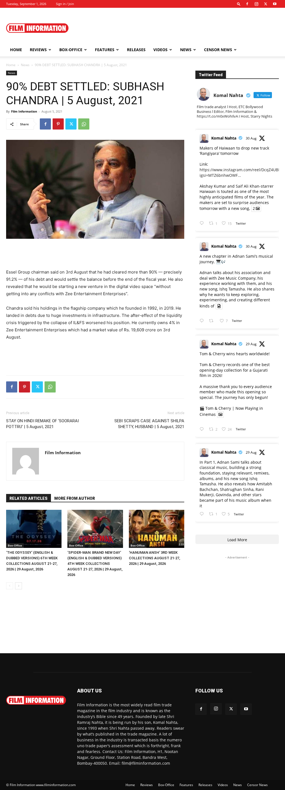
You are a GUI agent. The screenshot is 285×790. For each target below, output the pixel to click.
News (185, 49)
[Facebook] (247, 4)
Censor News (218, 49)
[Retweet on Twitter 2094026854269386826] (213, 320)
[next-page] (18, 585)
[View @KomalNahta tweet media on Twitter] (219, 306)
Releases (136, 49)
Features (104, 49)
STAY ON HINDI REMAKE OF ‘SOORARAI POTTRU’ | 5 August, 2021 (42, 423)
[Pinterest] (58, 124)
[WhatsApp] (83, 124)
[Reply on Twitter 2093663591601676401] (203, 514)
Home (16, 49)
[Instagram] (256, 4)
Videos (160, 49)
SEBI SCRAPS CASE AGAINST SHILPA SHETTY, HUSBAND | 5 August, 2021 (149, 423)
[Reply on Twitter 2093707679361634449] (203, 429)
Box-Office (15, 545)
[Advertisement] (177, 28)
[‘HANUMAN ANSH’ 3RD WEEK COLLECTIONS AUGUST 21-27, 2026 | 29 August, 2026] (156, 529)
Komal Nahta (223, 138)
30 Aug (251, 138)
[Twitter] (265, 4)
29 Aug (251, 344)
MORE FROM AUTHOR (74, 498)
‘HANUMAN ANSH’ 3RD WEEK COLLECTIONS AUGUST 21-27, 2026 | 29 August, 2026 (154, 558)
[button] (239, 4)
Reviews (38, 49)
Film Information (24, 111)
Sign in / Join (65, 4)
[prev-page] (9, 585)
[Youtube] (275, 4)
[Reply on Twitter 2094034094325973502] (203, 223)
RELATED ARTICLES (28, 498)
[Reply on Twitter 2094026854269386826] (203, 320)
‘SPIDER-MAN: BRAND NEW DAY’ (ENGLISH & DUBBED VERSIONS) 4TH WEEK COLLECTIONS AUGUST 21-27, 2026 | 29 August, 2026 (94, 563)
